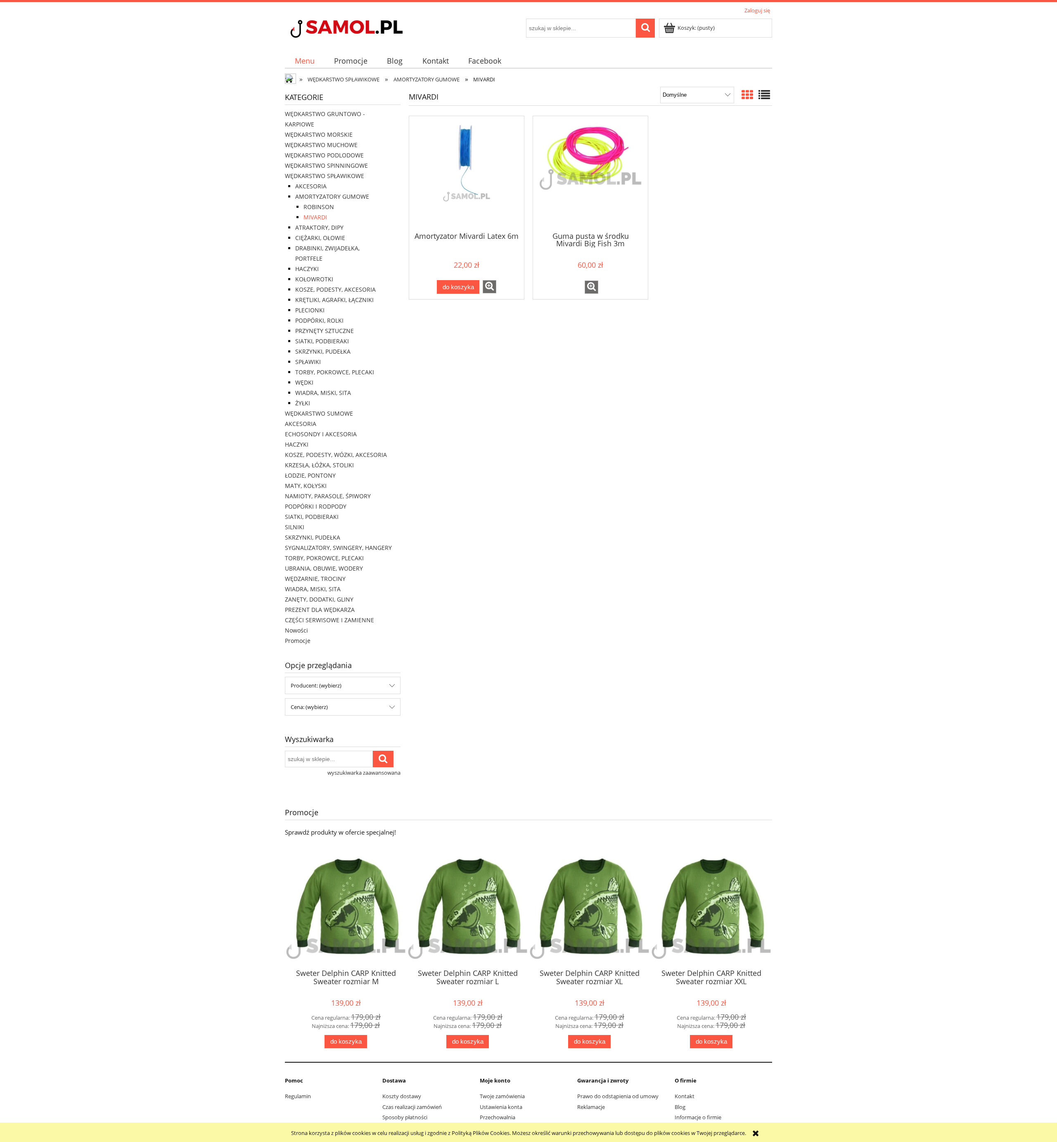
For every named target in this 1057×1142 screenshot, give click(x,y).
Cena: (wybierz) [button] (309, 707)
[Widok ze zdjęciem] (747, 94)
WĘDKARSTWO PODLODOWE (324, 155)
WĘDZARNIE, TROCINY (315, 579)
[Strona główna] (361, 29)
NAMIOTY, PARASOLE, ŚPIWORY (328, 496)
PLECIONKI (310, 310)
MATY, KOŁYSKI (306, 486)
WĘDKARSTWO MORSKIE (319, 134)
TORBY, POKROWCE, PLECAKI (334, 372)
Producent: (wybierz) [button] (316, 685)
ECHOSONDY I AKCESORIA (321, 434)
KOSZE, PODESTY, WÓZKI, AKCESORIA (336, 455)
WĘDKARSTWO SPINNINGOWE (326, 165)
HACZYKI (307, 269)
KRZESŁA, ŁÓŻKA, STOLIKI (319, 465)
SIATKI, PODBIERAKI (322, 341)
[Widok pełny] (764, 94)
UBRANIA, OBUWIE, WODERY (324, 568)
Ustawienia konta (501, 1107)
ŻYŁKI (302, 403)
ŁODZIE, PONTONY (310, 475)
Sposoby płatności (404, 1117)
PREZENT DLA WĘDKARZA (320, 610)
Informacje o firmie (698, 1117)
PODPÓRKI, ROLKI (319, 320)
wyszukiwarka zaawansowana (364, 772)
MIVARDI (315, 217)
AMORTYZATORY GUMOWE (332, 196)
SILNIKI (294, 527)
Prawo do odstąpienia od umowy (618, 1096)
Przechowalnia (497, 1117)
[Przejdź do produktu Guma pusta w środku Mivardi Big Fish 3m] (590, 173)
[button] (489, 286)
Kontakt (684, 1096)
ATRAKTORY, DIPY (319, 227)
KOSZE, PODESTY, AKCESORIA (335, 289)
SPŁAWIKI (308, 362)
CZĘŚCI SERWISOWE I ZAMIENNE (329, 620)
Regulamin (298, 1096)
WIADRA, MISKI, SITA (323, 393)
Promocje (297, 641)
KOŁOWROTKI (314, 279)
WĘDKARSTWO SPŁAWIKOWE (324, 176)
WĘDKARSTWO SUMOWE (319, 413)
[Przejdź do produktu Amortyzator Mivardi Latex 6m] (467, 173)
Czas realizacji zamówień (412, 1107)
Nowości (296, 630)
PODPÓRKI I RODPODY (315, 506)
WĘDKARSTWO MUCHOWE (321, 145)
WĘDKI (304, 382)
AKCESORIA (311, 186)
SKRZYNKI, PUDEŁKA (323, 351)
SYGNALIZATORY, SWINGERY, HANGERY (338, 548)
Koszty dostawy (401, 1096)
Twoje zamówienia (502, 1096)
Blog (680, 1107)
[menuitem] (304, 61)
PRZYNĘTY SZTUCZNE (324, 331)
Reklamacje (591, 1107)
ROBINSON (318, 207)
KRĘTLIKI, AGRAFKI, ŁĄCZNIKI (334, 300)
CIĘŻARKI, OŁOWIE (320, 238)
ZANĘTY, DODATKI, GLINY (319, 599)
